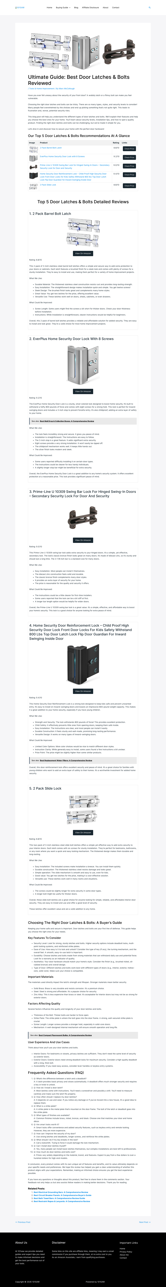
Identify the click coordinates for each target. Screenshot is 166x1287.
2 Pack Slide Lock (48, 185)
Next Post (145, 1222)
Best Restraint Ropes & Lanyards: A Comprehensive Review (62, 1201)
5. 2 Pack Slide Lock (45, 788)
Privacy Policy (126, 1252)
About (105, 7)
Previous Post (22, 1222)
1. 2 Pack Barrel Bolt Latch (50, 214)
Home (49, 7)
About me (124, 1255)
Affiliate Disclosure (90, 7)
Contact (115, 7)
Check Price (129, 149)
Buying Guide (62, 7)
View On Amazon (83, 253)
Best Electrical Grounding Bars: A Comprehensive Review (61, 1192)
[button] (69, 7)
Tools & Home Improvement (41, 88)
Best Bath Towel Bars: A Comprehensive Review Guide (59, 1198)
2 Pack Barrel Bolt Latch (51, 148)
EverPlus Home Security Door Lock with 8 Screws (62, 156)
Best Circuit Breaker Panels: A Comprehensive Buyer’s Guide (62, 1195)
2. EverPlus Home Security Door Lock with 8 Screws (71, 339)
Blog (76, 7)
